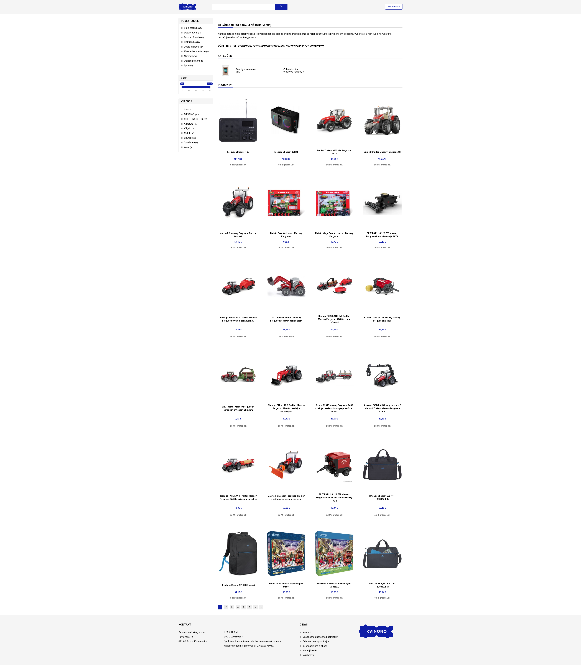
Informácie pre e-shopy (315, 646)
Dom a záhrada (193, 37)
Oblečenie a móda (194, 60)
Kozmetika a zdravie (196, 51)
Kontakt (307, 632)
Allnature (190, 123)
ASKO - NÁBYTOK (195, 119)
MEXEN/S (191, 114)
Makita (188, 133)
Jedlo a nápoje (193, 46)
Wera (188, 147)
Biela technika (192, 27)
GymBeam (190, 142)
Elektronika (191, 42)
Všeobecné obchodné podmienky (320, 636)
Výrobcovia (308, 655)
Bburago (189, 137)
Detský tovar (192, 32)
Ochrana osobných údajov (316, 641)
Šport (188, 65)
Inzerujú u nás (310, 650)
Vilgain (189, 128)
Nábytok (190, 56)
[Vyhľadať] (281, 7)
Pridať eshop (394, 7)
